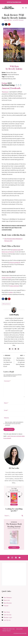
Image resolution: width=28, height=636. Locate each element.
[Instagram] (12, 557)
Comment (7, 381)
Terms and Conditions (9, 628)
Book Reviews (8, 20)
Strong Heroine (6, 303)
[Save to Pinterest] (9, 24)
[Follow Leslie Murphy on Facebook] (9, 349)
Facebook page (16, 249)
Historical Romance (18, 20)
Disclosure (5, 92)
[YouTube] (19, 557)
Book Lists (7, 600)
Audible (10, 292)
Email (6, 410)
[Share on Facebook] (3, 24)
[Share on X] (6, 24)
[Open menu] (26, 8)
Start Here (7, 612)
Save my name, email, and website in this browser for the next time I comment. (14, 423)
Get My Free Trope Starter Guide (14, 2)
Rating (4, 83)
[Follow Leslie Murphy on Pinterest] (18, 349)
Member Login (8, 617)
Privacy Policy (7, 630)
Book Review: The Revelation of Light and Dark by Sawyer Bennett (20, 361)
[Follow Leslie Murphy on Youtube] (15, 349)
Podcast (6, 605)
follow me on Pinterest (8, 251)
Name (6, 403)
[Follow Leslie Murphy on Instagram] (12, 349)
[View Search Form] (23, 8)
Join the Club (7, 614)
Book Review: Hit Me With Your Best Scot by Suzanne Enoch (7, 361)
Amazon (5, 88)
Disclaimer (19, 628)
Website (6, 418)
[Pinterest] (15, 557)
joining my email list (14, 262)
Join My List (7, 620)
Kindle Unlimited (6, 277)
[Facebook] (8, 557)
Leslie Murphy (14, 315)
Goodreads (16, 88)
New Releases (8, 597)
